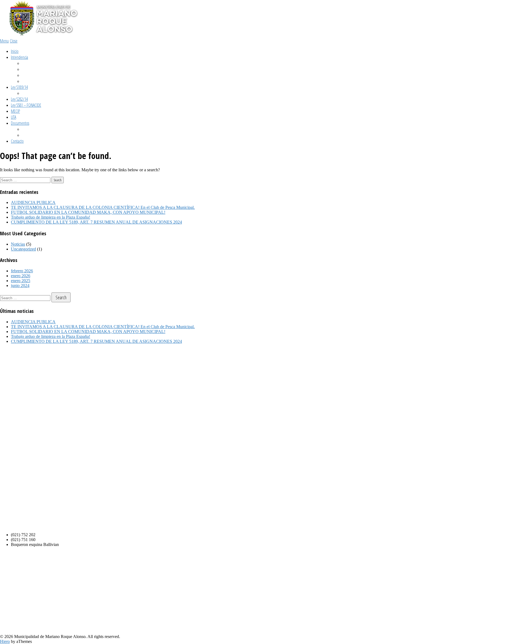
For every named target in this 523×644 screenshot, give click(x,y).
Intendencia (19, 57)
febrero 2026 (22, 270)
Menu (4, 41)
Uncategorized (23, 249)
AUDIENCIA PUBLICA (33, 202)
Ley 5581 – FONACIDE (26, 105)
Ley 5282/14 (19, 99)
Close (13, 41)
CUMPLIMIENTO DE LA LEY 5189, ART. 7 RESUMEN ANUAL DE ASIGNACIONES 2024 (96, 222)
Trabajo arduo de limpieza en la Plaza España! (50, 217)
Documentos (20, 123)
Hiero (5, 641)
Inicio (15, 51)
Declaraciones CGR (35, 93)
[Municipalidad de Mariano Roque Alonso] (41, 35)
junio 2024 (20, 285)
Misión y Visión (32, 63)
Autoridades (30, 75)
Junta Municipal (33, 81)
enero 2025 (20, 280)
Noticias (18, 244)
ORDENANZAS (31, 129)
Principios (28, 69)
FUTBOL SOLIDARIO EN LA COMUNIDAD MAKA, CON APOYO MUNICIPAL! (88, 212)
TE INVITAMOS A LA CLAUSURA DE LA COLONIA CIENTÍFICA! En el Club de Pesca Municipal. (103, 207)
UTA (13, 117)
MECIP (15, 111)
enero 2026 (20, 275)
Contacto (17, 141)
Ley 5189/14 (19, 87)
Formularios (30, 135)
